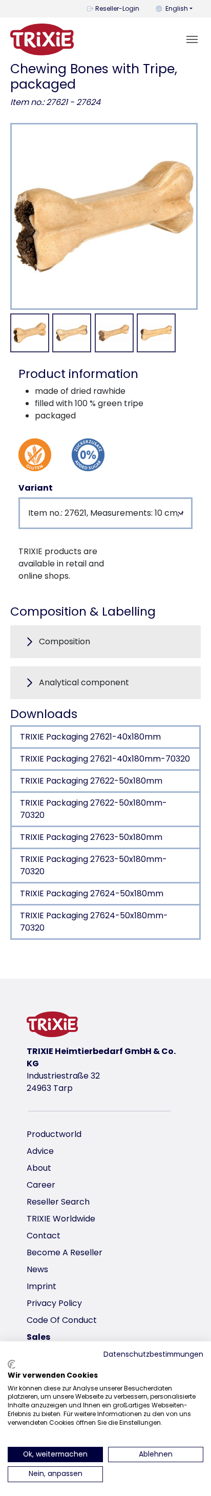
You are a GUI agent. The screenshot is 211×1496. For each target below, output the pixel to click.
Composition (64, 641)
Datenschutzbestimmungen (153, 1354)
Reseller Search (58, 1202)
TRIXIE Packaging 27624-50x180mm (91, 893)
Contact (43, 1235)
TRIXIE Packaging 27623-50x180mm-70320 (93, 865)
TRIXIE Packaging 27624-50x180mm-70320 (94, 922)
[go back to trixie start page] (42, 39)
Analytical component (84, 682)
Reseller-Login (117, 8)
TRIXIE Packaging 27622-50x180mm (91, 781)
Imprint (41, 1286)
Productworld (54, 1134)
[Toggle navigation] (192, 39)
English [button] (176, 8)
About (39, 1168)
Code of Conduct (62, 1320)
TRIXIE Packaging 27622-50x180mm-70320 (93, 809)
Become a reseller (64, 1252)
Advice (40, 1151)
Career (41, 1185)
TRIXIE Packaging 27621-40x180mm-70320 (105, 759)
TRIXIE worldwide (61, 1219)
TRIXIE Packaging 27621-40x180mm (90, 737)
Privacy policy (54, 1303)
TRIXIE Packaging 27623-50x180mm (91, 837)
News (37, 1269)
